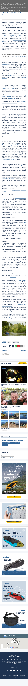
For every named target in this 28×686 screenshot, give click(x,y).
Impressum (22, 675)
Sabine (21, 67)
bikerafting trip (22, 165)
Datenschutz (15, 675)
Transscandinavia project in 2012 (10, 145)
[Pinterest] (18, 346)
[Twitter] (13, 346)
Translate (12, 457)
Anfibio (15, 440)
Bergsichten (13, 277)
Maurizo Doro (11, 75)
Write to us (11, 317)
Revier (5, 442)
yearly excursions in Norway (17, 107)
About (4, 675)
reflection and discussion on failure (12, 35)
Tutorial (9, 440)
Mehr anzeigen (22, 363)
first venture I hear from (8, 178)
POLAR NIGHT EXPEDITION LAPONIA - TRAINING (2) (13, 385)
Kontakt (9, 675)
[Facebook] (10, 346)
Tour (5, 440)
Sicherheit (18, 442)
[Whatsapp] (16, 346)
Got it (18, 10)
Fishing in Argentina (6, 428)
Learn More (12, 10)
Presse (20, 440)
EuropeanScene (16, 342)
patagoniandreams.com (8, 159)
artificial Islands (21, 116)
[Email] (21, 346)
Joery (23, 146)
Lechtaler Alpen (11, 98)
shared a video (6, 64)
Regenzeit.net (22, 280)
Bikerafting (11, 442)
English (9, 342)
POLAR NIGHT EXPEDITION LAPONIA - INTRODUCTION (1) (10, 407)
